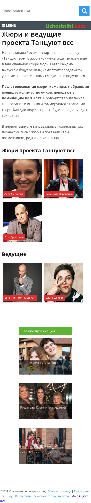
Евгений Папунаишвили (19, 297)
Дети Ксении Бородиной (39, 452)
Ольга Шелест (54, 297)
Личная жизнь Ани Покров (41, 363)
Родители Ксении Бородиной (43, 407)
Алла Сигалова (13, 194)
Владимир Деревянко (59, 194)
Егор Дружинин (14, 237)
